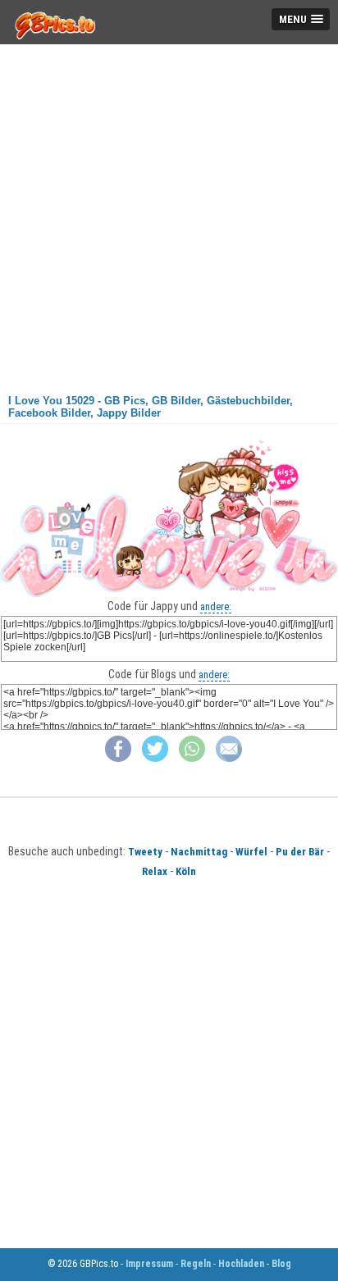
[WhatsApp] (192, 758)
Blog (281, 1264)
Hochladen (241, 1264)
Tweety (145, 852)
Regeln (195, 1264)
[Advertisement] (169, 213)
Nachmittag (199, 852)
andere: (215, 606)
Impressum (149, 1264)
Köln (186, 871)
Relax (154, 871)
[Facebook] (118, 758)
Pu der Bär (300, 852)
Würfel (251, 852)
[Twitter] (155, 758)
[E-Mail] (229, 758)
